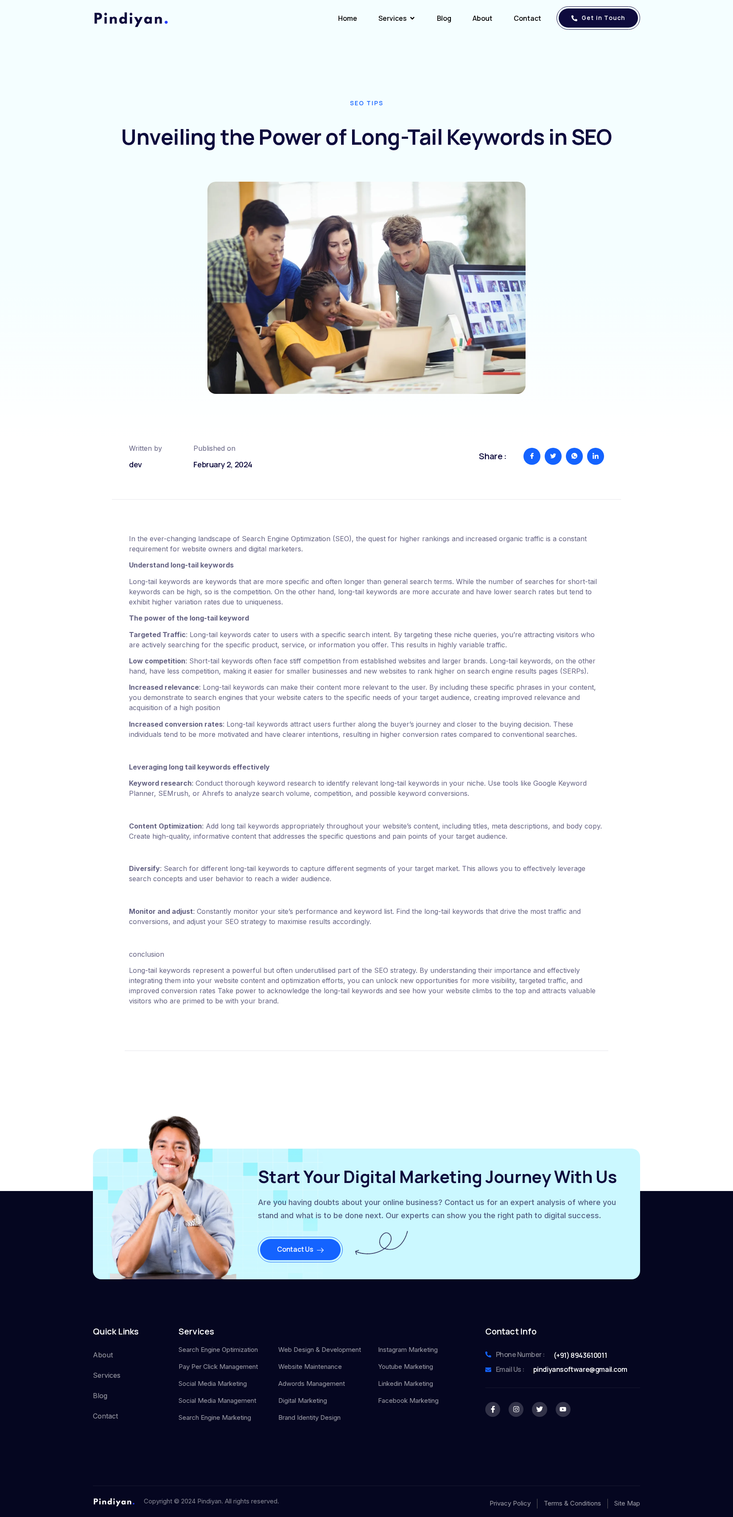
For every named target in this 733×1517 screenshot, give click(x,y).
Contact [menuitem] (527, 18)
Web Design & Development (319, 1350)
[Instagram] (516, 1409)
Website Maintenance (310, 1366)
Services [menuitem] (392, 18)
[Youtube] (563, 1409)
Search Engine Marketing (215, 1417)
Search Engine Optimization (218, 1350)
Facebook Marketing (408, 1400)
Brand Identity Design (309, 1417)
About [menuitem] (482, 18)
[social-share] (531, 456)
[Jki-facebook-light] (492, 1409)
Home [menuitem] (347, 18)
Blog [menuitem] (444, 18)
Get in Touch (603, 18)
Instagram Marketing (408, 1350)
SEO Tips (366, 103)
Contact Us (295, 1249)
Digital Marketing (302, 1400)
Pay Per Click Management (218, 1366)
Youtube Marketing (405, 1366)
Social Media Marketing (213, 1383)
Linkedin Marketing (405, 1383)
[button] (412, 18)
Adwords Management (311, 1383)
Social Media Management (217, 1400)
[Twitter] (539, 1409)
